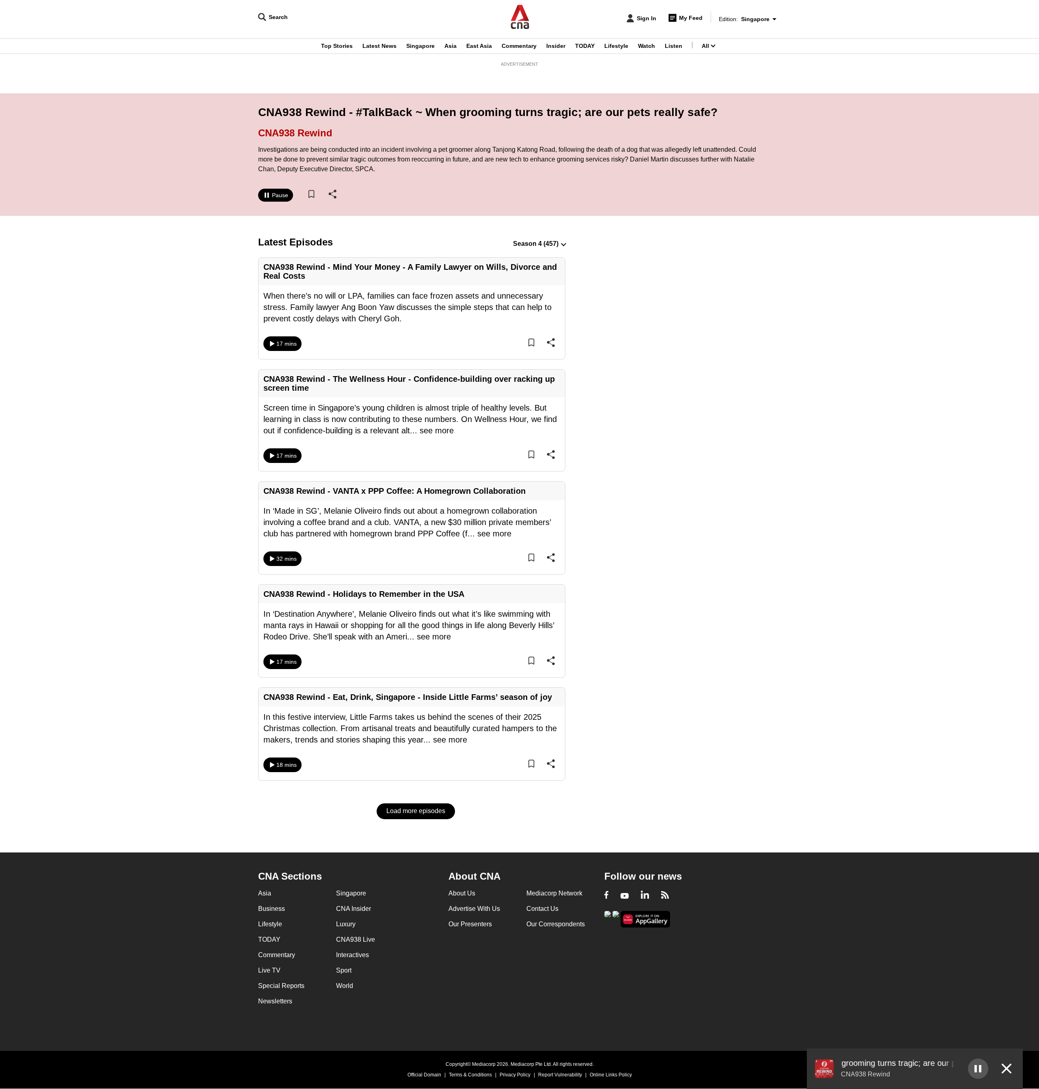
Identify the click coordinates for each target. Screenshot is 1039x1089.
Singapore (420, 46)
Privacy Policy (515, 1075)
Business (271, 908)
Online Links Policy (611, 1075)
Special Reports (281, 985)
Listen (673, 46)
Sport (343, 970)
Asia (450, 46)
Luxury (346, 924)
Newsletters (275, 1001)
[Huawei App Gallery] (645, 919)
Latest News (379, 46)
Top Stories (337, 46)
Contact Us (542, 908)
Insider (555, 46)
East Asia (479, 46)
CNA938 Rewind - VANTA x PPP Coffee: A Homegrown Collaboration (394, 490)
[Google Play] (607, 918)
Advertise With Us (474, 908)
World (344, 985)
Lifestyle (616, 46)
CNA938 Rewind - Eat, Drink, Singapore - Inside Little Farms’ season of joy (407, 697)
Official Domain (424, 1075)
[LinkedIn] (645, 895)
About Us (461, 893)
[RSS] (665, 895)
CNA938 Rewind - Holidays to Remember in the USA (363, 594)
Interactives (352, 954)
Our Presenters (470, 924)
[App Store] (615, 918)
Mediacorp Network (554, 893)
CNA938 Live (355, 939)
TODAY (585, 46)
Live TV (269, 970)
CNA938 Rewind (295, 132)
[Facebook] (606, 895)
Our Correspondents (555, 924)
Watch (646, 46)
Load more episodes (415, 810)
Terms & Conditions (470, 1075)
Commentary (519, 46)
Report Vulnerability (560, 1075)
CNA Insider (353, 908)
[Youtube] (625, 895)
